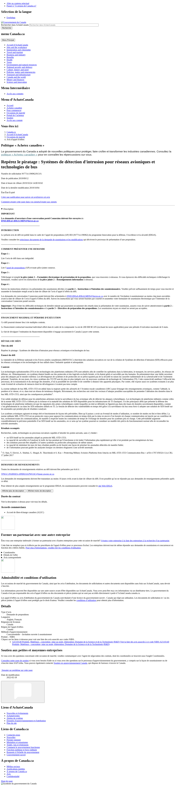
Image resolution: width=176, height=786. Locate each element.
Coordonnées (9, 552)
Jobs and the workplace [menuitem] (17, 47)
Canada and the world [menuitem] (16, 77)
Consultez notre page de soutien (15, 660)
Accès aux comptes (15, 94)
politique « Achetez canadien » (19, 154)
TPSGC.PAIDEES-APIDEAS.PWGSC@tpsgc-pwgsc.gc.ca (27, 474)
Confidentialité (13, 776)
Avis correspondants (12, 557)
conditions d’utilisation (86, 600)
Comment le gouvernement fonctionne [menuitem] (23, 747)
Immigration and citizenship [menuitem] (19, 50)
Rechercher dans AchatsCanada (15, 25)
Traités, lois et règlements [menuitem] (17, 745)
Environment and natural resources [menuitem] (22, 65)
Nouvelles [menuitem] (11, 737)
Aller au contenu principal (18, 3)
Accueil (10, 105)
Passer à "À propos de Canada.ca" (21, 6)
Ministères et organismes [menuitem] (17, 742)
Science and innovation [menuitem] (17, 82)
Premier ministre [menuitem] (14, 740)
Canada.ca (11, 132)
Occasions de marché (16, 113)
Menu (8, 40)
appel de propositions (15, 268)
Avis (9, 774)
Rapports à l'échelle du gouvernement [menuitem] (23, 752)
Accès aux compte (15, 120)
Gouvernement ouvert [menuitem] (16, 755)
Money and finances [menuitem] (15, 79)
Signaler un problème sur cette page (17, 670)
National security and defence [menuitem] (19, 67)
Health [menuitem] (9, 60)
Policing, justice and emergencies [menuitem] (21, 72)
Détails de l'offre (10, 555)
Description (8, 209)
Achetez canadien (14, 108)
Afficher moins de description (40, 491)
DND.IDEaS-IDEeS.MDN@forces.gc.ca (19, 221)
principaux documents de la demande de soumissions (43, 239)
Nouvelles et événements (17, 713)
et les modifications (74, 239)
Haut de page (7, 781)
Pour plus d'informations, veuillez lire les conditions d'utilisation (53, 548)
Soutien (10, 118)
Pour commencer (14, 110)
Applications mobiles (16, 769)
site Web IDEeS (105, 486)
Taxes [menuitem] (9, 62)
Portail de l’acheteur (15, 115)
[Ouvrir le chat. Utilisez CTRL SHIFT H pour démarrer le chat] (23, 692)
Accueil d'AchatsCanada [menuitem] (17, 45)
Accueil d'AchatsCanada (17, 134)
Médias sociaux (13, 766)
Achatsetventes (13, 716)
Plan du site (12, 723)
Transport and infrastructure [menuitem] (19, 74)
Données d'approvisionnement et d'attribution (26, 721)
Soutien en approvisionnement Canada (70, 663)
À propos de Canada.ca (17, 771)
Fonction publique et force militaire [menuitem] (22, 750)
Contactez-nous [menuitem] (13, 735)
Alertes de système (15, 718)
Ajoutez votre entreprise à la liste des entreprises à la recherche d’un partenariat (135, 540)
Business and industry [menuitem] (16, 55)
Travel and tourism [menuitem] (15, 52)
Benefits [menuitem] (10, 57)
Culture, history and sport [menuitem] (18, 70)
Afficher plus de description (13, 491)
